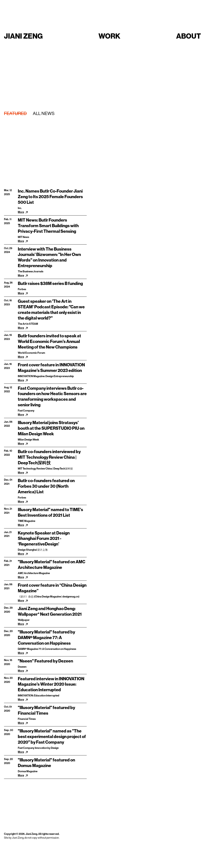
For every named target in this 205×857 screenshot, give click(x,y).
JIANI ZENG (23, 36)
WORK (109, 36)
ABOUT (188, 36)
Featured (15, 113)
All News (43, 113)
